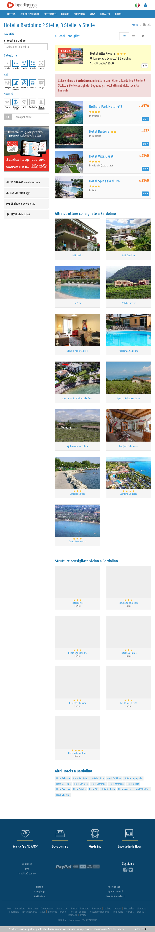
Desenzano (62, 908)
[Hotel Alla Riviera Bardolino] (71, 56)
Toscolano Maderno (99, 911)
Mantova (72, 914)
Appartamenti (115, 891)
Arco (9, 908)
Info (144, 65)
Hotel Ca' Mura (114, 778)
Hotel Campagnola (133, 778)
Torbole (63, 911)
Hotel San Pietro (80, 778)
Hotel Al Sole (98, 778)
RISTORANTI (50, 14)
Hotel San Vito (81, 784)
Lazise (107, 908)
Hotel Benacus (63, 789)
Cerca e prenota (29, 14)
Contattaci (27, 863)
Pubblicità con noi (27, 873)
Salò (42, 911)
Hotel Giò (93, 789)
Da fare (65, 14)
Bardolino (20, 908)
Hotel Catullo (79, 789)
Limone (117, 908)
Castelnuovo (47, 908)
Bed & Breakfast (115, 896)
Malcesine (129, 908)
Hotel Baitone (99, 131)
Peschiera (14, 911)
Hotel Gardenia (63, 784)
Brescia (140, 911)
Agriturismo (40, 896)
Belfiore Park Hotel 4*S (105, 106)
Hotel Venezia (124, 789)
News (92, 14)
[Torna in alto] (143, 920)
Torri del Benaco (78, 911)
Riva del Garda (29, 911)
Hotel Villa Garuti (101, 156)
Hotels (11, 14)
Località (105, 14)
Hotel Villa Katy (142, 789)
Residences (114, 886)
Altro (118, 14)
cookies (120, 929)
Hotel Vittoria (62, 794)
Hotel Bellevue (63, 778)
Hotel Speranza (98, 784)
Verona (130, 911)
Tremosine (117, 911)
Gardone (84, 908)
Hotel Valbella (108, 789)
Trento (83, 914)
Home (134, 25)
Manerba (141, 908)
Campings (39, 891)
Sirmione (52, 911)
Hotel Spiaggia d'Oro (104, 181)
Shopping (79, 14)
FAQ (27, 868)
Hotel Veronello (116, 784)
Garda (74, 908)
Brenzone (33, 908)
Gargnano (97, 908)
